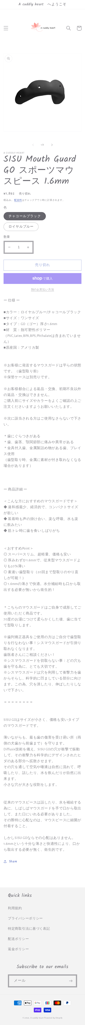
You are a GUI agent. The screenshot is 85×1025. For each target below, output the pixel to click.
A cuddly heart (37, 1018)
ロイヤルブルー (21, 226)
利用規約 (15, 908)
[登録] (70, 980)
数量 (7, 236)
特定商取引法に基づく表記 (29, 928)
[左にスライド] (33, 144)
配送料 (18, 200)
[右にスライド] (52, 144)
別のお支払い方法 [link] (42, 289)
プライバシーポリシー (25, 918)
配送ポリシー (18, 939)
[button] (6, 28)
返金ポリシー (18, 949)
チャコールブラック (24, 216)
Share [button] (13, 861)
